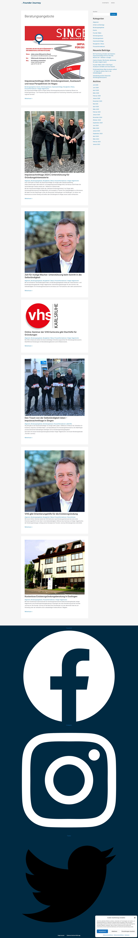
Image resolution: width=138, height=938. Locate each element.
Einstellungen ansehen (128, 931)
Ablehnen (114, 931)
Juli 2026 (95, 85)
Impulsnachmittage (57, 87)
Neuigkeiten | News (68, 87)
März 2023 (96, 139)
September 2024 (98, 122)
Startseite (105, 2)
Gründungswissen (46, 87)
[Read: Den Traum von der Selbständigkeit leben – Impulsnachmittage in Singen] (65, 415)
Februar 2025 (97, 112)
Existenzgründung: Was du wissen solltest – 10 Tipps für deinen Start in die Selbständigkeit (105, 71)
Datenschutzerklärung (108, 935)
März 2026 (96, 93)
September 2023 (98, 133)
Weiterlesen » (28, 98)
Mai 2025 (95, 104)
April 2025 (96, 106)
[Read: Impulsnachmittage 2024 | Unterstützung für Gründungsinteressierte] (65, 172)
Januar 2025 (96, 114)
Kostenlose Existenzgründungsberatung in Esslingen (51, 596)
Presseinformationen (31, 88)
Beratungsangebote (30, 87)
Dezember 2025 (97, 101)
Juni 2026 (96, 87)
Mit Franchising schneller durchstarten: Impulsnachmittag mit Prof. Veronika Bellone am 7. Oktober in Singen (104, 55)
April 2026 (96, 90)
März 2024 (96, 128)
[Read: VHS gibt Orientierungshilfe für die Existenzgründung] (65, 511)
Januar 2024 (96, 131)
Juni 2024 (96, 125)
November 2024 (97, 117)
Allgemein (27, 180)
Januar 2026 (96, 98)
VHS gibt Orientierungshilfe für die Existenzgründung (51, 514)
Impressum (127, 935)
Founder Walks (97, 33)
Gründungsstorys (98, 35)
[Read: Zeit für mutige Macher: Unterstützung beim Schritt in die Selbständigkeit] (65, 272)
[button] (135, 918)
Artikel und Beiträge (98, 25)
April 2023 (96, 136)
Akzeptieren (102, 931)
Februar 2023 (97, 141)
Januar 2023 (96, 144)
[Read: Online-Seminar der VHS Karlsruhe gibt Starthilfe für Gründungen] (41, 329)
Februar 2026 (97, 95)
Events (38, 87)
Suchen (95, 11)
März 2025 (96, 109)
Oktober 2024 (97, 120)
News (113, 2)
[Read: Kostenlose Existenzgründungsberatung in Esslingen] (65, 594)
